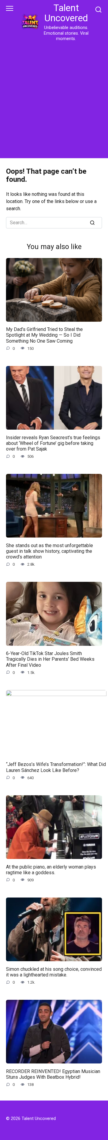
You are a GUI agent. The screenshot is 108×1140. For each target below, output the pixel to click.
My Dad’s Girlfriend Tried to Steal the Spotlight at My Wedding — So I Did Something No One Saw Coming (44, 335)
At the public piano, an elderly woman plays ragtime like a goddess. (51, 869)
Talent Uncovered (66, 13)
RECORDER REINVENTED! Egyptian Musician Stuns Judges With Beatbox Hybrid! (53, 1074)
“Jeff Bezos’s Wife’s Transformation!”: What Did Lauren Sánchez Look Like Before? (56, 767)
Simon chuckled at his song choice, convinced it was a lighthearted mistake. (54, 971)
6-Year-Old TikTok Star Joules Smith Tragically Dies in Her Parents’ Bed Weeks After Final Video (50, 659)
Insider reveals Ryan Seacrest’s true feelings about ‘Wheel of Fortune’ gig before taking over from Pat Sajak (53, 442)
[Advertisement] (54, 98)
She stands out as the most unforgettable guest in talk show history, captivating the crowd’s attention (49, 550)
